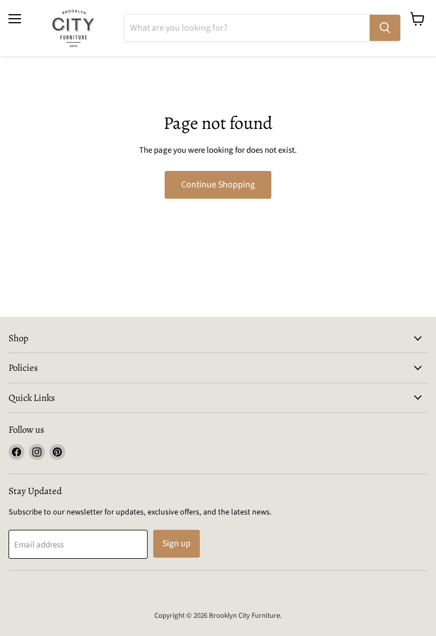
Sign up (176, 543)
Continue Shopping (218, 184)
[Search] (385, 28)
